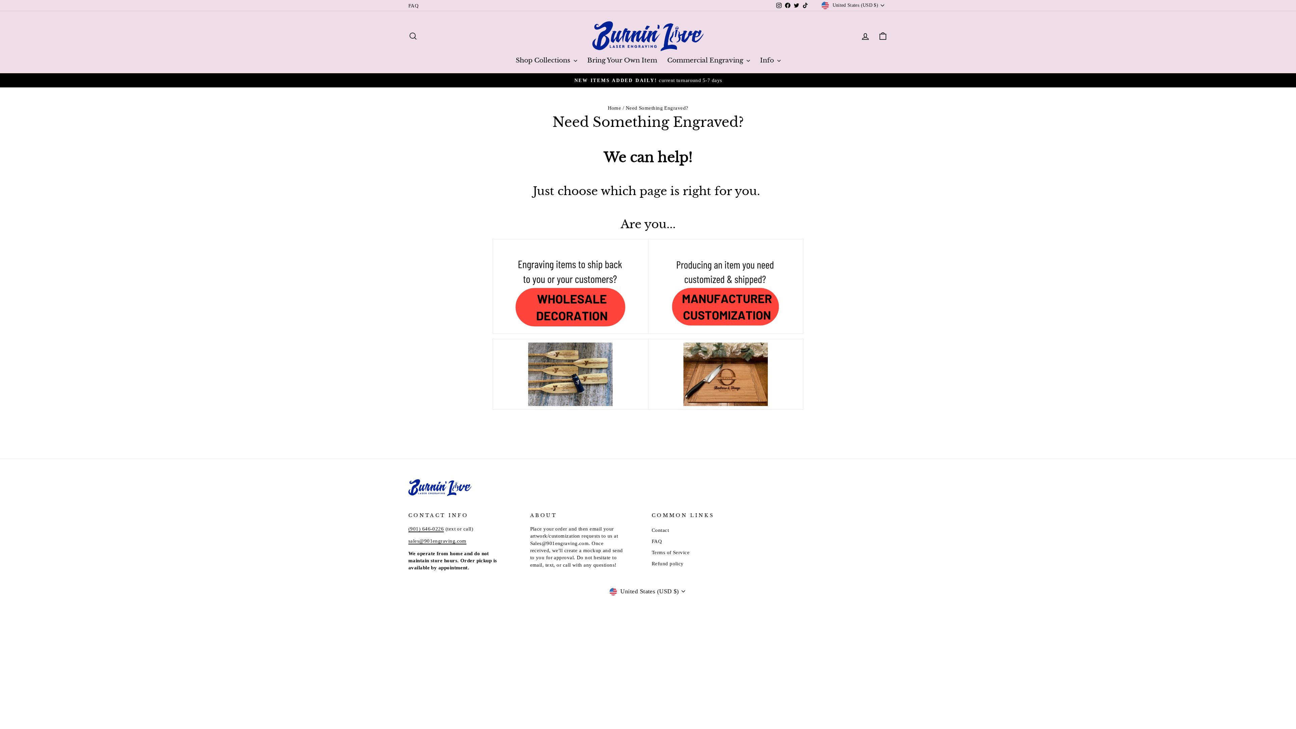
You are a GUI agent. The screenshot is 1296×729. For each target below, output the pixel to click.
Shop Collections (544, 60)
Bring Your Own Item (622, 60)
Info (768, 60)
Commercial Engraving (706, 60)
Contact (660, 530)
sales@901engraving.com (437, 541)
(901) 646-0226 (426, 529)
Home (614, 108)
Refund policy (668, 563)
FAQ (413, 5)
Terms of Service (671, 552)
